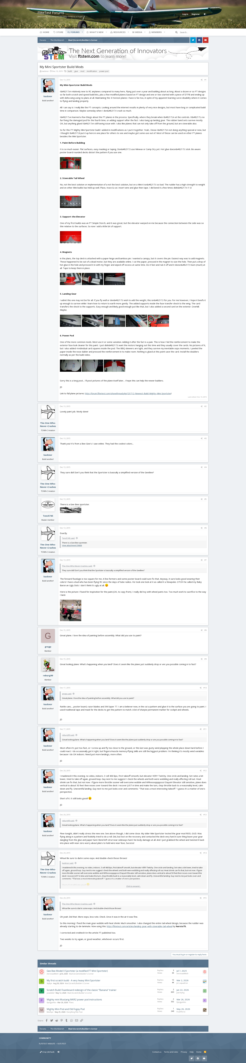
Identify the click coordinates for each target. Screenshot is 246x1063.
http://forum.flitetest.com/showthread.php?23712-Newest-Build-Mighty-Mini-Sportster (128, 393)
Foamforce (181, 1012)
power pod (103, 71)
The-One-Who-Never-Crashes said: (77, 566)
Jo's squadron (182, 983)
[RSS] (205, 1052)
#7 (205, 560)
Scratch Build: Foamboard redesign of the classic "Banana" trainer (81, 990)
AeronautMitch (53, 974)
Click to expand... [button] (133, 886)
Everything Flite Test (74, 1012)
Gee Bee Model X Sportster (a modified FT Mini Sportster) (77, 970)
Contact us (156, 1052)
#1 (205, 80)
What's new (96, 32)
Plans (71, 1002)
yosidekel (50, 993)
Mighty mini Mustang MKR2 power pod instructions (74, 999)
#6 (205, 528)
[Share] (201, 80)
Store (59, 32)
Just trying (180, 992)
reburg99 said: (68, 735)
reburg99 (48, 675)
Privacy (184, 1052)
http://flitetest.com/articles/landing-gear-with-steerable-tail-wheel (139, 926)
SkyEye (49, 983)
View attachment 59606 (72, 545)
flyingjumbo (51, 1002)
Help (192, 1052)
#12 (205, 770)
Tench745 (48, 515)
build (70, 71)
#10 (205, 688)
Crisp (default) (48, 1052)
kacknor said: (68, 863)
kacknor (45, 71)
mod (82, 71)
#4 (205, 467)
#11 (205, 729)
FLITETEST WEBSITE (47, 1043)
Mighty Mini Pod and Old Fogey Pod (66, 1009)
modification (92, 71)
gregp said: (67, 693)
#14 (205, 853)
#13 (205, 814)
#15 (205, 898)
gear (76, 71)
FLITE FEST (62, 1043)
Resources (119, 32)
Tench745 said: (68, 538)
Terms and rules (171, 1052)
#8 (205, 630)
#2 (205, 406)
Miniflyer (50, 1012)
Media (138, 32)
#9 (205, 659)
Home (46, 32)
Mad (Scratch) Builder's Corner (81, 974)
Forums (75, 32)
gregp (48, 646)
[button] (82, 32)
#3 (205, 438)
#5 (205, 499)
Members (156, 32)
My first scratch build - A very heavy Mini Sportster (73, 980)
